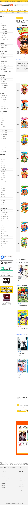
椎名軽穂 (2, 183)
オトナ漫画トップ (4, 39)
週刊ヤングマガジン (4, 216)
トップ (3, 10)
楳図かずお (3, 167)
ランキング (3, 21)
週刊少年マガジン (4, 225)
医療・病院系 (3, 151)
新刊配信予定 (3, 25)
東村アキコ (3, 198)
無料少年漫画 (3, 106)
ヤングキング (3, 243)
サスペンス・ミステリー (5, 136)
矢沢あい (2, 204)
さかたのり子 (3, 181)
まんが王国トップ (5, 467)
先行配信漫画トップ (4, 29)
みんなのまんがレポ (4, 89)
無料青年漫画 (3, 103)
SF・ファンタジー (4, 147)
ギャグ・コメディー (4, 132)
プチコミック (3, 214)
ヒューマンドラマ (4, 130)
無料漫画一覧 (3, 97)
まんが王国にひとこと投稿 (6, 71)
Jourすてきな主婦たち (5, 235)
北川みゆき (3, 177)
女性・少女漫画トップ (5, 31)
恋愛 (1, 128)
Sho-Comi (3, 239)
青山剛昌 (2, 157)
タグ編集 (19, 59)
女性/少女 (18, 10)
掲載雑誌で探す (4, 83)
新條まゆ (2, 186)
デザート (2, 245)
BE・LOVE (3, 210)
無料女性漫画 (3, 99)
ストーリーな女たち (4, 212)
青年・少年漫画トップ (5, 33)
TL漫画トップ (3, 35)
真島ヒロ (2, 202)
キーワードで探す (4, 85)
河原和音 (2, 173)
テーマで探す (3, 79)
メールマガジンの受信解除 (6, 478)
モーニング (3, 237)
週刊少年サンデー (4, 241)
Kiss (1, 222)
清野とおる (3, 188)
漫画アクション (4, 247)
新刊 (1, 23)
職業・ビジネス (4, 134)
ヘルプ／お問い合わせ (5, 65)
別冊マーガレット (4, 231)
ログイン (2, 55)
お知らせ (2, 63)
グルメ (2, 149)
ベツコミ (2, 233)
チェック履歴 (3, 57)
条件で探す (3, 77)
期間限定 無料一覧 (4, 108)
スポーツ (2, 140)
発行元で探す (3, 87)
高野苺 (2, 192)
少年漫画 (2, 120)
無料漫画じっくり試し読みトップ (18, 467)
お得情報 (3, 487)
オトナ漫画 (3, 126)
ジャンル (2, 27)
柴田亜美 (19, 285)
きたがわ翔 (3, 175)
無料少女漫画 (3, 101)
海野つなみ (3, 165)
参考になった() (22, 410)
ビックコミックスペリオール (6, 251)
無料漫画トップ (4, 19)
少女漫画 (2, 115)
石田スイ (2, 161)
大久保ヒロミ (3, 169)
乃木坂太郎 (3, 196)
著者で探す (3, 81)
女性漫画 (2, 113)
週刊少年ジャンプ (4, 218)
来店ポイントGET (4, 45)
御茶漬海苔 (3, 171)
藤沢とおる (3, 200)
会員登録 (2, 53)
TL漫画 (2, 122)
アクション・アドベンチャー (6, 142)
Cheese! (2, 229)
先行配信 (11, 10)
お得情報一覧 (3, 47)
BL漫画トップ (3, 37)
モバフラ (2, 249)
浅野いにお (3, 159)
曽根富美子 (3, 190)
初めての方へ (3, 69)
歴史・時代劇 (3, 138)
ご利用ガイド (3, 67)
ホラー (2, 145)
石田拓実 (2, 163)
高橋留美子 (3, 194)
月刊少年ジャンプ (21, 334)
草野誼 (2, 179)
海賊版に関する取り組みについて (6, 284)
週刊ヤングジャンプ (4, 227)
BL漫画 (2, 124)
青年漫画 (2, 118)
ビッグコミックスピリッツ (6, 220)
